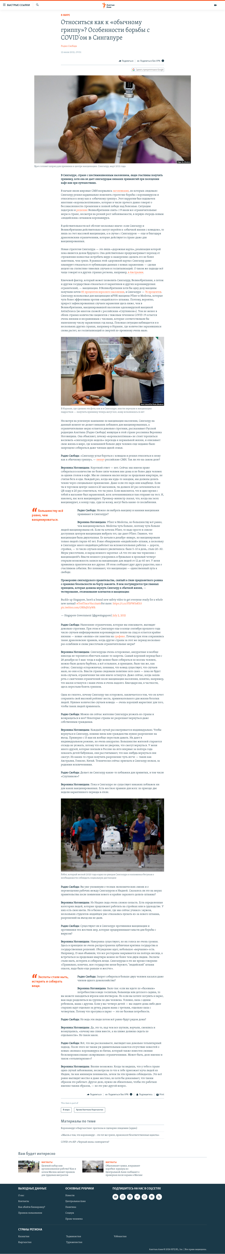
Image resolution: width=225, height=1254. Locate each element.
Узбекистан (120, 1236)
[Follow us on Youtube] (115, 1197)
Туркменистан (74, 1242)
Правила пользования (30, 1213)
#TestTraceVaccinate (88, 603)
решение (82, 210)
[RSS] (159, 1197)
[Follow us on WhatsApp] (144, 1197)
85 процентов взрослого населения (102, 292)
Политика (70, 1207)
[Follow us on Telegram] (137, 1197)
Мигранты (46, 1162)
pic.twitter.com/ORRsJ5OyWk (78, 607)
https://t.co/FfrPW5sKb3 (127, 603)
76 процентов (153, 292)
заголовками (121, 191)
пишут (100, 459)
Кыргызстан (25, 1242)
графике (119, 636)
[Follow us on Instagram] (123, 1197)
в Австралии (135, 272)
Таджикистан (73, 1236)
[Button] (126, 61)
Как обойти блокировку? (31, 1207)
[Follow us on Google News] (152, 1197)
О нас (21, 1195)
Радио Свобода (69, 46)
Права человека (74, 1219)
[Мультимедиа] (215, 5)
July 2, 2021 (119, 615)
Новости (70, 1195)
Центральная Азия (75, 1201)
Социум (69, 1213)
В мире (65, 15)
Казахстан (23, 1236)
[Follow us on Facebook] (130, 1197)
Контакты (23, 1201)
